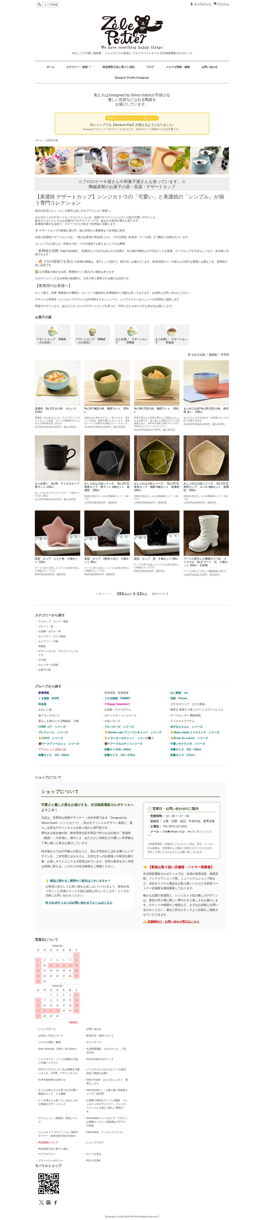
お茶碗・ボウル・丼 (49, 631)
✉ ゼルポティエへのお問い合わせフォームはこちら (79, 902)
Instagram (142, 77)
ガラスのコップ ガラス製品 (187, 704)
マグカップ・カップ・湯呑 (53, 621)
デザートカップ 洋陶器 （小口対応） (54, 341)
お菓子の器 (52, 140)
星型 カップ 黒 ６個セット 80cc (156, 558)
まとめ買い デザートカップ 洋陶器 (132, 341)
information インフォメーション (105, 1132)
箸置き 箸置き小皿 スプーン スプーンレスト (197, 709)
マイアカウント (202, 3)
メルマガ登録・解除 (178, 66)
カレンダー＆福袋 (48, 664)
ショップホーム (47, 1029)
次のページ (158, 593)
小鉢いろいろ (112, 721)
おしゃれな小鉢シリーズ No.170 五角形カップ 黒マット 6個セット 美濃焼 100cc (107, 487)
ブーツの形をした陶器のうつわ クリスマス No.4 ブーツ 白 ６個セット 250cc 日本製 (205, 562)
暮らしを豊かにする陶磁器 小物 (58, 721)
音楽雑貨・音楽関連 (116, 692)
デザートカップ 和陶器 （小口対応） (93, 341)
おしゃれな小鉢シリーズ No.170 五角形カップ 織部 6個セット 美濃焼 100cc (158, 487)
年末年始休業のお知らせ (52, 1079)
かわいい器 (45, 709)
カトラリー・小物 (48, 641)
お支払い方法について (50, 1035)
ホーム (51, 66)
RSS (89, 1160)
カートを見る (93, 1154)
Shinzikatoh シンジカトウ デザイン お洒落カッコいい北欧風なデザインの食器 (108, 1122)
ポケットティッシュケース (120, 715)
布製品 (42, 646)
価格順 (213, 354)
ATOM (96, 1160)
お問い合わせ (210, 66)
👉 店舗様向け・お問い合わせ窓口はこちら (171, 921)
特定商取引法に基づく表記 (119, 66)
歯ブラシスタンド (49, 715)
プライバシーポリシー (50, 1160)
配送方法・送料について (100, 1035)
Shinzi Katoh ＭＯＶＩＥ (100, 1059)
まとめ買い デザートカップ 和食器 (171, 341)
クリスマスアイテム (182, 721)
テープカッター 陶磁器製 (185, 715)
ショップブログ (95, 1142)
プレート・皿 (45, 626)
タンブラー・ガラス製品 (52, 636)
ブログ (150, 66)
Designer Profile (125, 77)
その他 (42, 659)
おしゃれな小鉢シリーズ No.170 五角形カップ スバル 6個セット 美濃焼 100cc (206, 487)
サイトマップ (93, 1042)
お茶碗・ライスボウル (117, 709)
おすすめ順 (198, 354)
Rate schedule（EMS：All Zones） (58, 1048)
